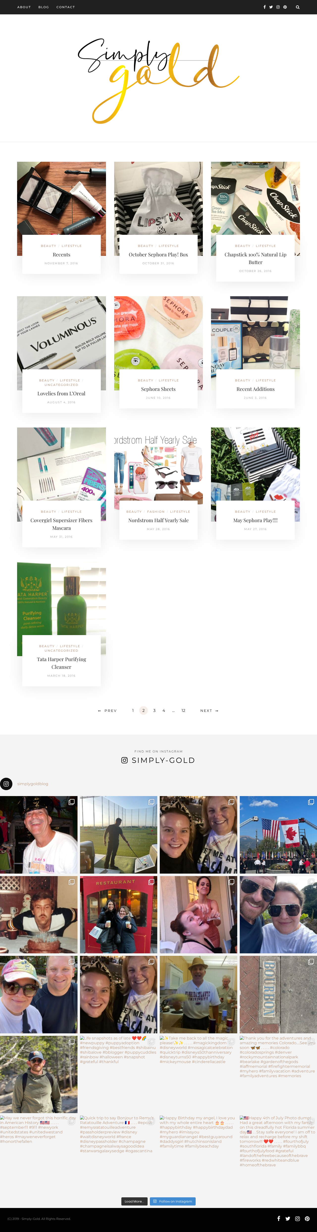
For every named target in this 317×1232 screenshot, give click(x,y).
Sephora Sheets (158, 388)
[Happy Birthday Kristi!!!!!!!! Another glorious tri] (119, 915)
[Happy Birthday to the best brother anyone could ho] (119, 835)
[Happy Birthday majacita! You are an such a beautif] (198, 835)
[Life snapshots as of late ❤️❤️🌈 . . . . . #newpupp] (119, 1074)
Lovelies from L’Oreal (61, 393)
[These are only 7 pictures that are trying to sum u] (198, 915)
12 (183, 710)
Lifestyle (72, 246)
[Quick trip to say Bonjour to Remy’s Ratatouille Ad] (119, 1154)
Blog (43, 7)
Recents (61, 254)
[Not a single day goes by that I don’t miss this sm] (39, 835)
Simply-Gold (164, 760)
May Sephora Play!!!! (255, 520)
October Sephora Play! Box (158, 254)
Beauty (48, 246)
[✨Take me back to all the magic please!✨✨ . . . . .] (198, 1074)
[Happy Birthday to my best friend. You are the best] (39, 1074)
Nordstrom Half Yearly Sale (158, 520)
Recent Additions (256, 388)
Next (206, 710)
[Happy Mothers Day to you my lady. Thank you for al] (119, 994)
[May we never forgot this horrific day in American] (39, 1154)
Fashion (156, 511)
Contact (65, 7)
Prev (111, 710)
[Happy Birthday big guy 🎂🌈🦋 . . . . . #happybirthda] (39, 915)
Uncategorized (62, 385)
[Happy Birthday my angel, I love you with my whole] (198, 1154)
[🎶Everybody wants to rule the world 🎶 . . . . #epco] (39, 994)
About (24, 7)
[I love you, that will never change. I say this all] (198, 994)
